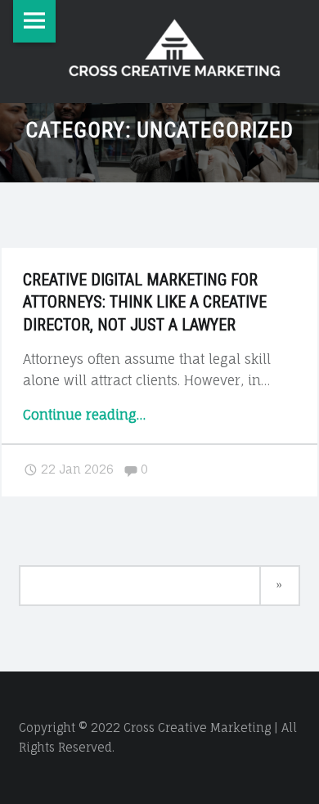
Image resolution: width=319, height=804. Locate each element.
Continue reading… (84, 414)
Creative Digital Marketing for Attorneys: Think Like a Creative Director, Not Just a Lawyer (145, 303)
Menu (34, 21)
